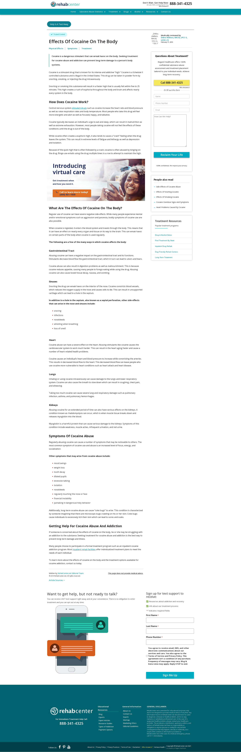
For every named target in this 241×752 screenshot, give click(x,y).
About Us (127, 711)
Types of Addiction (106, 726)
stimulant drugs (79, 108)
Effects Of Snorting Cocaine (167, 192)
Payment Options (106, 729)
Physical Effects (56, 48)
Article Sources (56, 580)
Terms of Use (126, 747)
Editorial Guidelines (130, 726)
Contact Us (127, 714)
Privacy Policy (101, 747)
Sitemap (126, 720)
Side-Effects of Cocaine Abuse (168, 186)
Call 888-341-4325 (172, 82)
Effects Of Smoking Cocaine (167, 197)
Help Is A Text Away (59, 24)
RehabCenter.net (181, 746)
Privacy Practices (113, 747)
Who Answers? (163, 6)
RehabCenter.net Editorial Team (71, 573)
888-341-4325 (181, 4)
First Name (152, 615)
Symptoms (72, 48)
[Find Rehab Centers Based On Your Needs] (71, 710)
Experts (102, 717)
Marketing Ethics (129, 723)
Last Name (152, 626)
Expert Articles (104, 720)
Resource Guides (105, 723)
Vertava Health (159, 747)
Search (126, 717)
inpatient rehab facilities (84, 549)
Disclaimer (136, 747)
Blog (100, 714)
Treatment (87, 48)
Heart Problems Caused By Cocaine (170, 207)
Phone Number (154, 637)
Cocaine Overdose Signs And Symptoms (172, 202)
